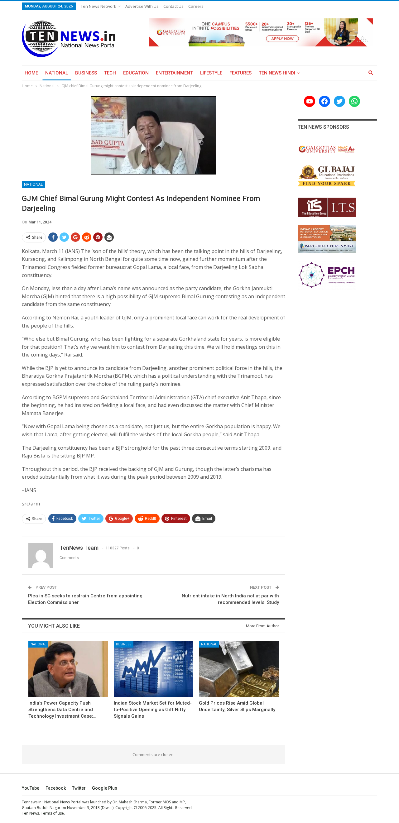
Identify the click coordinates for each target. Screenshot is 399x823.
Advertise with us (142, 6)
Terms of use (52, 813)
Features (240, 73)
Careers (196, 6)
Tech (110, 73)
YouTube (30, 788)
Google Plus (104, 788)
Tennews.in (31, 802)
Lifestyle (211, 73)
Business (86, 73)
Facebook (56, 788)
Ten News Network (98, 6)
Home (31, 73)
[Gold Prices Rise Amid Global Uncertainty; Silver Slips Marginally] (239, 669)
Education (136, 73)
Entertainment (174, 73)
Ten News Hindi (277, 73)
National (56, 73)
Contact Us (173, 6)
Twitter (79, 788)
